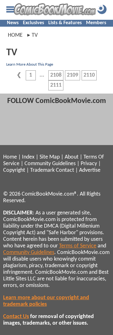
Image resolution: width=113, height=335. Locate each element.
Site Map (50, 157)
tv (35, 35)
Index (28, 157)
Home (15, 35)
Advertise (89, 170)
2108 (56, 75)
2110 (89, 75)
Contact (65, 170)
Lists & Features (65, 22)
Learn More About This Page (29, 64)
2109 (72, 75)
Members (96, 22)
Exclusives (33, 22)
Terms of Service (77, 246)
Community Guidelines (50, 163)
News (13, 22)
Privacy (89, 163)
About (71, 157)
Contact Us (16, 316)
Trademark (42, 170)
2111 (56, 85)
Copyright (14, 170)
